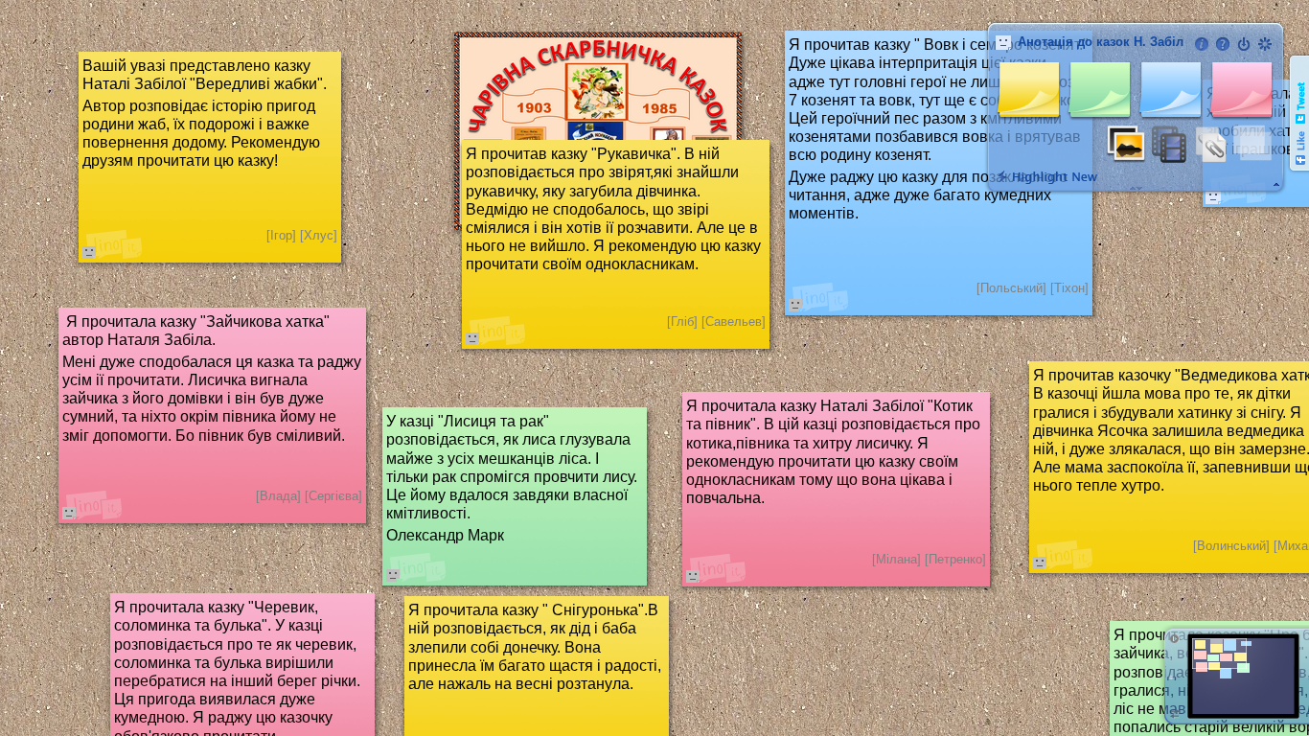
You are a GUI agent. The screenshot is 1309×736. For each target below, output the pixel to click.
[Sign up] (1264, 44)
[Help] (1222, 44)
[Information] (1201, 44)
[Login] (1243, 44)
